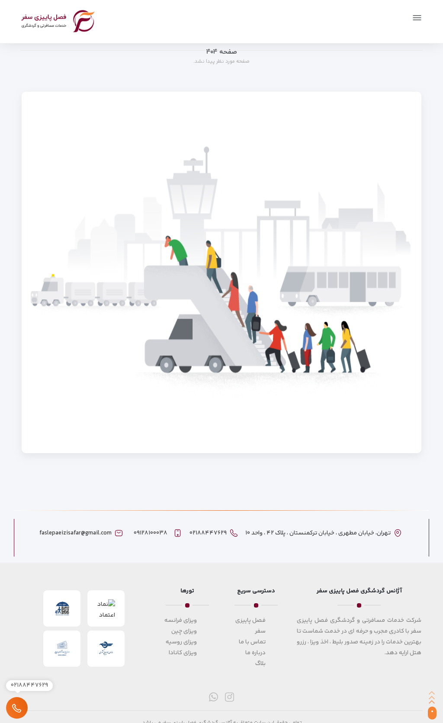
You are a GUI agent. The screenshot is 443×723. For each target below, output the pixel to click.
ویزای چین (184, 631)
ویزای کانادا (183, 653)
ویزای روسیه (181, 642)
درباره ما (255, 653)
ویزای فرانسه (180, 620)
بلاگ (260, 664)
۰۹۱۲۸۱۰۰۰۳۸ (150, 533)
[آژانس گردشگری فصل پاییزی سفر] (58, 21)
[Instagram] (229, 696)
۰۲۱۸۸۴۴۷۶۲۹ (208, 533)
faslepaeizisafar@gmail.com (75, 533)
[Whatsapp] (213, 696)
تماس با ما (252, 642)
